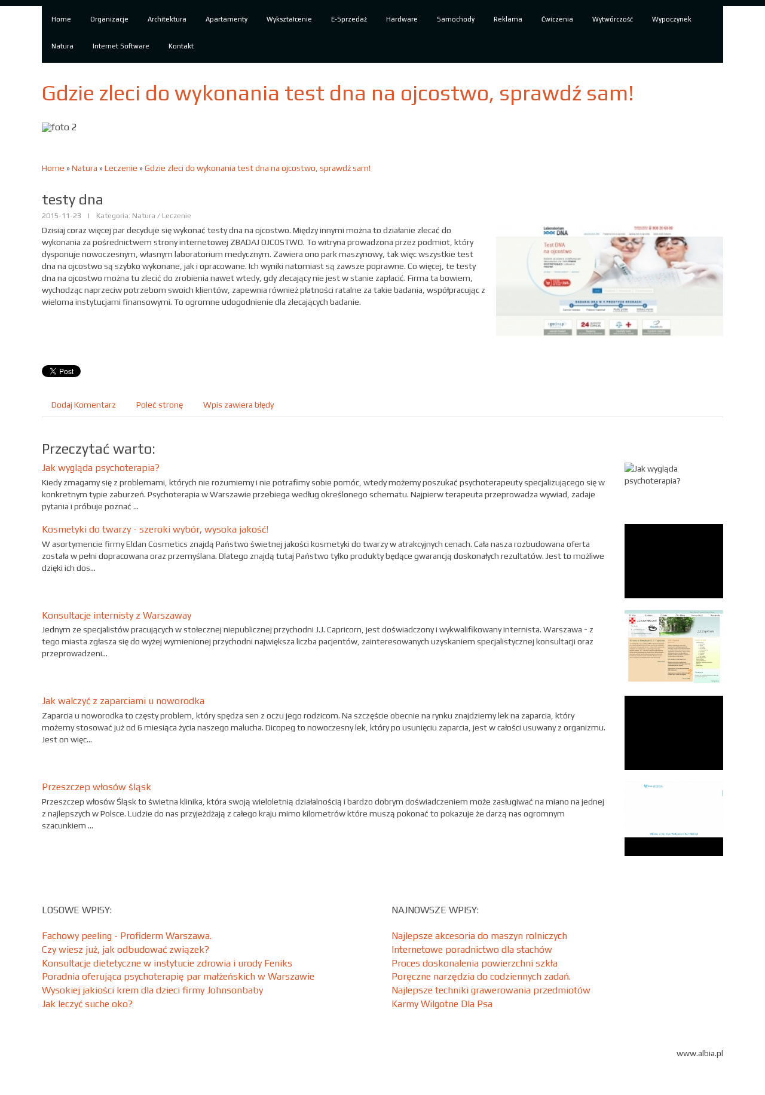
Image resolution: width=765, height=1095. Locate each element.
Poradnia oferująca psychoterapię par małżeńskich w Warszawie (178, 976)
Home (53, 168)
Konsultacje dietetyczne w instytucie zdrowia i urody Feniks (167, 963)
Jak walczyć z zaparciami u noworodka (123, 700)
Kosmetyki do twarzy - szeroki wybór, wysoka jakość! (155, 529)
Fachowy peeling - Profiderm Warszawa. (127, 935)
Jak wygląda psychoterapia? (101, 467)
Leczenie (121, 168)
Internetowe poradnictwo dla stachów (471, 949)
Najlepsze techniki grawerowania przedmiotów (490, 990)
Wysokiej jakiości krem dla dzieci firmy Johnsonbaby (152, 990)
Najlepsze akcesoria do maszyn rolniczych (479, 935)
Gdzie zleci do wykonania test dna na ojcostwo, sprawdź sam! (258, 168)
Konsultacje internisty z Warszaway (116, 615)
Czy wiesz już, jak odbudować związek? (125, 949)
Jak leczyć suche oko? (87, 1004)
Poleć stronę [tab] (159, 404)
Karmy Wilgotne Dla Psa (441, 1004)
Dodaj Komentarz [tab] (83, 404)
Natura (84, 168)
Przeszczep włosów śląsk (96, 787)
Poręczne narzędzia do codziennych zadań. (481, 976)
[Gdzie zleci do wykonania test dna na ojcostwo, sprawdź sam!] (609, 279)
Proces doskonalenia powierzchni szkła (474, 963)
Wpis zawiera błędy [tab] (238, 404)
